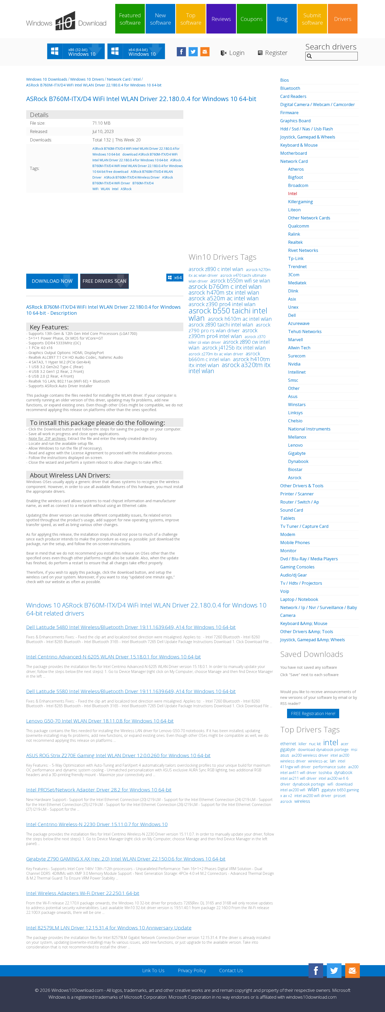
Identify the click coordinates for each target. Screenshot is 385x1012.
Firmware (289, 112)
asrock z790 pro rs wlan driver (229, 327)
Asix (292, 299)
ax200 (353, 766)
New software (160, 19)
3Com (293, 275)
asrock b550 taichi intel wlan (228, 314)
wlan (313, 789)
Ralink (294, 234)
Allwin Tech (299, 348)
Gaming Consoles (297, 567)
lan (333, 761)
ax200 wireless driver (310, 755)
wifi (330, 784)
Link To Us (153, 970)
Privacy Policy (192, 970)
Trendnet (297, 266)
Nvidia (294, 364)
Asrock (294, 477)
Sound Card (291, 510)
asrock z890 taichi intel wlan (222, 324)
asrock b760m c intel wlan (225, 286)
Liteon (294, 210)
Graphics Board (295, 121)
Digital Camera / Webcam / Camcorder (317, 104)
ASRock (126, 189)
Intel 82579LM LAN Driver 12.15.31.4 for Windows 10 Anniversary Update (108, 927)
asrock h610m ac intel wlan (240, 318)
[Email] (352, 970)
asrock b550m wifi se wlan (240, 280)
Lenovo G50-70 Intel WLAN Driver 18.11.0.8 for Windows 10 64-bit (100, 720)
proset (340, 795)
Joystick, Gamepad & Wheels (307, 137)
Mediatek (297, 283)
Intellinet (297, 372)
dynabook (343, 772)
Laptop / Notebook (299, 599)
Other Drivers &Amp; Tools (306, 631)
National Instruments (309, 429)
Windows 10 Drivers (87, 79)
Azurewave (299, 323)
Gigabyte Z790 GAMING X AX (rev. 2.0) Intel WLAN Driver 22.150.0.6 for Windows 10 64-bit (126, 858)
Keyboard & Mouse (299, 145)
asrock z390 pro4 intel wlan (222, 304)
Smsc (293, 380)
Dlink (293, 291)
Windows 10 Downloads (46, 79)
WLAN (105, 189)
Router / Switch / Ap (299, 502)
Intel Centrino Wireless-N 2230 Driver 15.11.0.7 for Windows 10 (97, 824)
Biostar (295, 469)
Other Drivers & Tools (301, 486)
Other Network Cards (309, 218)
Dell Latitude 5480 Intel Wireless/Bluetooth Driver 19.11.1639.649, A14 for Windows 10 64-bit (131, 627)
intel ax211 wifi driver (298, 778)
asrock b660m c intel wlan (224, 356)
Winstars (297, 404)
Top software (190, 19)
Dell (292, 315)
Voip (284, 591)
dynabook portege (309, 784)
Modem (287, 534)
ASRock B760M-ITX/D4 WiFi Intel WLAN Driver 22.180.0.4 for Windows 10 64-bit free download (137, 166)
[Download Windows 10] (66, 20)
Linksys (295, 413)
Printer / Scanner (297, 494)
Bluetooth (290, 88)
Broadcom (298, 185)
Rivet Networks (303, 250)
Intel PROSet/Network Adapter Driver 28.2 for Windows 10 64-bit (99, 789)
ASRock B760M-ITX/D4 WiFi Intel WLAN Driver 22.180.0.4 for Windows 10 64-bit (94, 84)
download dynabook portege (324, 749)
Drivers (342, 19)
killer (303, 743)
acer (345, 743)
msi (354, 749)
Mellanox (297, 437)
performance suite (329, 766)
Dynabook (298, 461)
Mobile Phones (295, 542)
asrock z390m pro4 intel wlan (223, 333)
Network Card (118, 79)
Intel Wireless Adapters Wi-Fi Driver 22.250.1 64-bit (82, 893)
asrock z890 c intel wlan (217, 269)
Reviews (221, 19)
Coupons (252, 19)
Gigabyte (297, 453)
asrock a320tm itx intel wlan (230, 368)
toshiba (325, 772)
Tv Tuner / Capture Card (304, 526)
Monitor (288, 551)
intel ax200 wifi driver (312, 795)
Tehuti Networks (305, 331)
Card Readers (293, 96)
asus (284, 755)
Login (237, 52)
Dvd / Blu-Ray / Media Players (309, 559)
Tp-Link (296, 258)
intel (330, 742)
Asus (293, 396)
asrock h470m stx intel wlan (224, 292)
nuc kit (315, 743)
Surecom (296, 356)
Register (276, 52)
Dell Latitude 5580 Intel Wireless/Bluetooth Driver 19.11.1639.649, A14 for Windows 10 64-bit (131, 691)
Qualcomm (298, 226)
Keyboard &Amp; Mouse (303, 623)
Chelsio (295, 421)
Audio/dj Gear (293, 575)
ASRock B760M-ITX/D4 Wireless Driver (132, 177)
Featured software (130, 19)
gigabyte (287, 749)
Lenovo (295, 445)
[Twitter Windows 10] (334, 970)
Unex (293, 307)
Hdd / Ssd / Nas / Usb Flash (306, 129)
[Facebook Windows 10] (315, 970)
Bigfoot (295, 177)
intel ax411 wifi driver (298, 772)
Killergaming (300, 201)
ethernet (288, 743)
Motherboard (293, 153)
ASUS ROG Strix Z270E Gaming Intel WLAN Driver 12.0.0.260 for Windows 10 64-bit (118, 755)
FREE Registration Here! (313, 713)
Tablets (287, 518)
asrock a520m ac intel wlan (224, 298)
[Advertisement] (104, 230)
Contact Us (231, 970)
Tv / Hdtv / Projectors (301, 583)
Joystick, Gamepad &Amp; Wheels (312, 640)
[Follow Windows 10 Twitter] (193, 52)
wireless (302, 801)
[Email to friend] (205, 52)
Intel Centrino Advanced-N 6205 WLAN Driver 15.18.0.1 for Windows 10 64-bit (113, 656)
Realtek (295, 242)
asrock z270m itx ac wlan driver (216, 353)
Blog (282, 19)
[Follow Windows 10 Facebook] (181, 52)
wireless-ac (318, 761)
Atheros (296, 169)
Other (294, 388)
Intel (137, 79)
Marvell (295, 339)
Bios (284, 80)
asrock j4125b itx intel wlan (234, 347)
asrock (286, 801)
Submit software (312, 19)
